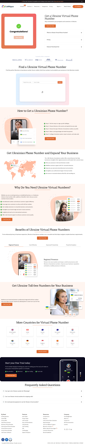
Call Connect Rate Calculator (50, 420)
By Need (3, 414)
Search (60, 82)
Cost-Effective (33, 245)
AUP (54, 443)
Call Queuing (25, 424)
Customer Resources (48, 430)
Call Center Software (6, 432)
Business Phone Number (7, 424)
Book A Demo (67, 6)
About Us (66, 418)
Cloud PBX (3, 418)
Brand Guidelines (47, 432)
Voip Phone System (6, 422)
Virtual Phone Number (6, 430)
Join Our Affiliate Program (49, 424)
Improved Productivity (52, 245)
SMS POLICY (58, 443)
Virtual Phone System (6, 428)
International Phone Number (8, 426)
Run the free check (58, 1)
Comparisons (46, 416)
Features (24, 414)
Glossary (45, 418)
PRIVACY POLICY (65, 443)
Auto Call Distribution (27, 422)
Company (66, 414)
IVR (23, 428)
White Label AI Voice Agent (49, 428)
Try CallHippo (78, 6)
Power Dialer (25, 418)
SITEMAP (81, 443)
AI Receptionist (5, 416)
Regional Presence (14, 245)
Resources (46, 414)
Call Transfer (25, 420)
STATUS (49, 443)
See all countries (42, 351)
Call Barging (25, 430)
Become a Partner (47, 426)
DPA (52, 443)
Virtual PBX (4, 420)
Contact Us (66, 420)
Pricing (50, 6)
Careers (66, 424)
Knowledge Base (68, 416)
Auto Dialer (25, 416)
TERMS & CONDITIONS (74, 443)
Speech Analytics (26, 432)
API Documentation (68, 422)
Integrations (45, 6)
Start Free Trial (50, 26)
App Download (46, 422)
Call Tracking (25, 426)
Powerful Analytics (71, 245)
